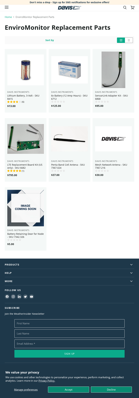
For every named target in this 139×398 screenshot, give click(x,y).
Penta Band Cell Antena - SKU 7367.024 (68, 166)
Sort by (49, 40)
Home (8, 17)
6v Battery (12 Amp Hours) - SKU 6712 (69, 97)
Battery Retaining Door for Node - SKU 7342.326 (25, 235)
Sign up (69, 353)
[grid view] (121, 40)
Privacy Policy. (46, 380)
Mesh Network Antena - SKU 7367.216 (111, 166)
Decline (111, 389)
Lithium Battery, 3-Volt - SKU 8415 (23, 97)
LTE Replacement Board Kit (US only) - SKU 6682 (24, 166)
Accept (68, 389)
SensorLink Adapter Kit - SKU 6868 (111, 97)
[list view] (129, 40)
